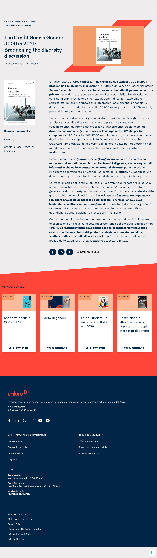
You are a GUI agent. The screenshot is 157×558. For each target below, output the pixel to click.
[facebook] (11, 421)
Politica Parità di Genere (21, 534)
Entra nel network (88, 441)
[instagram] (34, 421)
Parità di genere (54, 318)
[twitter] (27, 420)
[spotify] (50, 421)
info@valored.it (16, 491)
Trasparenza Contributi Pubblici (24, 529)
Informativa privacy (18, 514)
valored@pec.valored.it (19, 494)
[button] (52, 252)
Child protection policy (20, 519)
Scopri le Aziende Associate (92, 447)
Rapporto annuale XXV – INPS (17, 320)
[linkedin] (19, 421)
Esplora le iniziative (18, 447)
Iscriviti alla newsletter (90, 435)
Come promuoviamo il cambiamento (27, 435)
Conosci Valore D (16, 453)
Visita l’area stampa (89, 453)
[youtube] (42, 421)
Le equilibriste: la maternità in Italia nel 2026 (94, 322)
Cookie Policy (15, 524)
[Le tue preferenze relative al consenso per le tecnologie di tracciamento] (152, 553)
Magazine (12, 459)
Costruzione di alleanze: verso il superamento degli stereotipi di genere (134, 324)
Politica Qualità (16, 539)
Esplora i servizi (16, 441)
